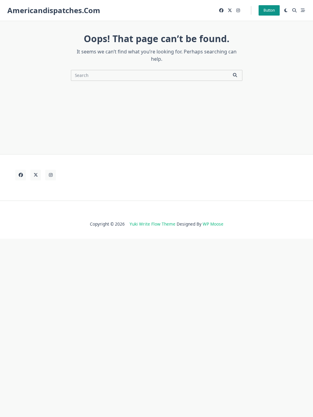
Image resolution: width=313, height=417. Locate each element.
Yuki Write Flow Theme (152, 224)
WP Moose (213, 224)
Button (269, 10)
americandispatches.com (53, 10)
